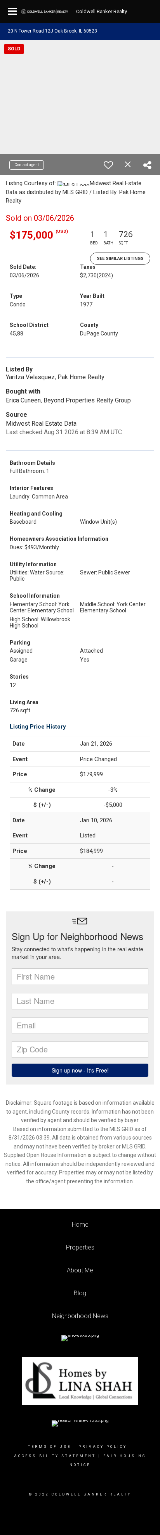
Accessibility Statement (55, 1456)
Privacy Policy (102, 1447)
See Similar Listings (120, 258)
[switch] (108, 165)
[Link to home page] (44, 11)
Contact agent (26, 165)
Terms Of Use (49, 1447)
